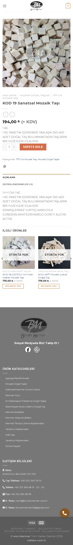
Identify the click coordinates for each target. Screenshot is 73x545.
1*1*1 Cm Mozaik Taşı (26, 159)
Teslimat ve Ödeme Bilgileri (22, 531)
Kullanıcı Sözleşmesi (56, 531)
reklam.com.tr (36, 540)
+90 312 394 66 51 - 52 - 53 (29, 487)
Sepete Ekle (33, 147)
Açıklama (9, 177)
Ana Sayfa (9, 95)
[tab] (36, 177)
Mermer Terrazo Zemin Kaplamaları (24, 423)
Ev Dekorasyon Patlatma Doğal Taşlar (25, 401)
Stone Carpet (12, 446)
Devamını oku (13, 286)
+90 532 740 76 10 (31, 480)
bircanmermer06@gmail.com (32, 507)
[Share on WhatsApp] (4, 166)
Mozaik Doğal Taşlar (34, 95)
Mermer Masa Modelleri (18, 417)
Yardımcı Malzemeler (17, 429)
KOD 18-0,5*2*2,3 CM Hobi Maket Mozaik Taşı (18, 276)
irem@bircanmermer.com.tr (31, 500)
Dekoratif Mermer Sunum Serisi (22, 389)
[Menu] (5, 6)
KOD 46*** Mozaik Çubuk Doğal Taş (52, 276)
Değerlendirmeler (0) (18, 184)
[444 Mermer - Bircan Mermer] (36, 6)
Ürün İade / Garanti (23, 528)
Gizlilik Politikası (50, 528)
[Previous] (2, 265)
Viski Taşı (10, 435)
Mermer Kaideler (14, 412)
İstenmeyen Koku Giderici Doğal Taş (25, 406)
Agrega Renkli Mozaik (17, 378)
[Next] (70, 265)
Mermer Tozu (12, 395)
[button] (64, 513)
